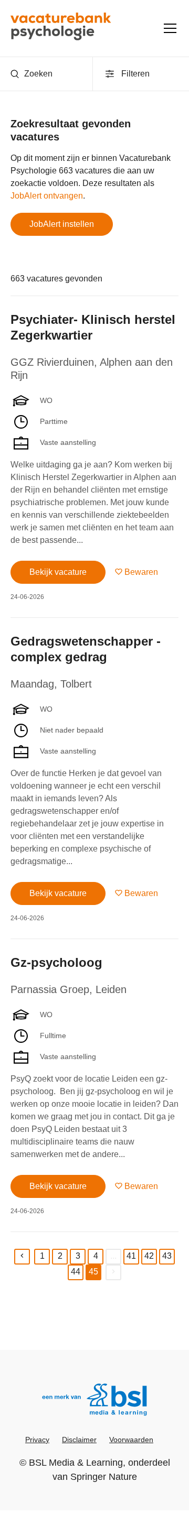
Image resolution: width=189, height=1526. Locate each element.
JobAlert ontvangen (46, 195)
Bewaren (141, 572)
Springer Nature (103, 1477)
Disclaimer (79, 1439)
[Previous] (22, 1256)
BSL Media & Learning (76, 1462)
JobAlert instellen (61, 224)
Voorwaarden (131, 1439)
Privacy (37, 1439)
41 (131, 1255)
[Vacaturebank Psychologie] (60, 28)
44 (75, 1271)
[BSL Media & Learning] (95, 1401)
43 (167, 1255)
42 (149, 1255)
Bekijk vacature (58, 572)
